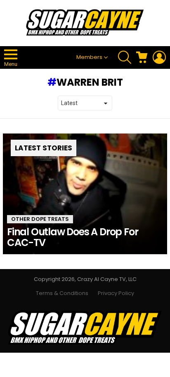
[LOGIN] (159, 57)
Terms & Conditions (62, 293)
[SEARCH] (124, 57)
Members (89, 57)
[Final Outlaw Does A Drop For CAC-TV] (85, 193)
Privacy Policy (116, 293)
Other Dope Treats (40, 219)
